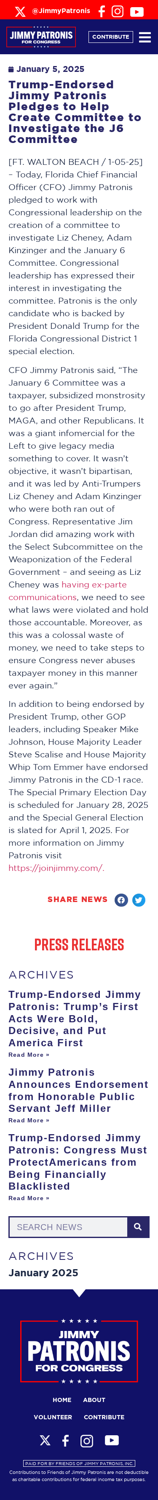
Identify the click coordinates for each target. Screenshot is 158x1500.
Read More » (29, 1054)
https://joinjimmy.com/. (56, 868)
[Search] (137, 1227)
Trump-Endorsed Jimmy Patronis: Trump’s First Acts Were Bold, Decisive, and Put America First (74, 1018)
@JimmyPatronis (61, 11)
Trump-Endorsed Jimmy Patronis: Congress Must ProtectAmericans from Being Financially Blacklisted (77, 1162)
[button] (121, 900)
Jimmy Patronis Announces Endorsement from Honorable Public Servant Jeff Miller (78, 1090)
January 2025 (43, 1273)
